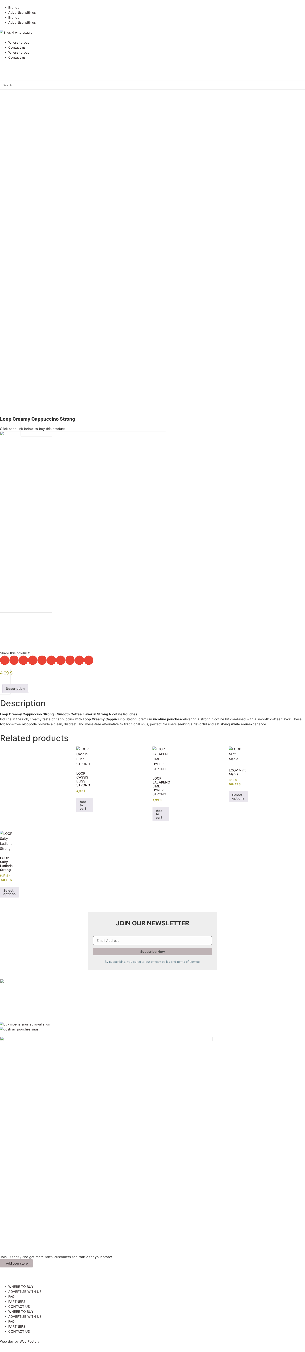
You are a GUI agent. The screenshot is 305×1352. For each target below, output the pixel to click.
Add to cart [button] (83, 805)
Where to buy (18, 42)
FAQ (11, 1296)
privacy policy (160, 961)
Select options (238, 796)
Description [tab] (15, 688)
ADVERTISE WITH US (24, 1291)
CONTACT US (19, 1306)
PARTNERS (16, 1301)
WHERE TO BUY (21, 1286)
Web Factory (30, 1341)
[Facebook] (5, 1277)
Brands (13, 7)
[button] (4, 660)
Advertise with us (22, 12)
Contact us (17, 47)
